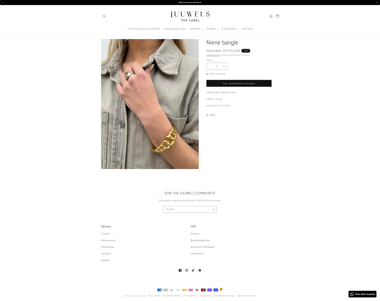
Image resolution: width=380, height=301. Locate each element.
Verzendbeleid (205, 296)
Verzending (107, 247)
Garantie (106, 253)
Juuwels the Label (138, 296)
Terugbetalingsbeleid (171, 296)
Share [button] (212, 115)
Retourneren (108, 240)
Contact (105, 233)
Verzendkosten (213, 55)
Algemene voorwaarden (246, 296)
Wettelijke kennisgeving (224, 296)
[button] (104, 16)
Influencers (197, 253)
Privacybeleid (154, 296)
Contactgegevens (190, 296)
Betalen (105, 260)
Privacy (195, 233)
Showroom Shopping (202, 247)
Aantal (209, 60)
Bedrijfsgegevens (200, 240)
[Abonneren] (213, 209)
